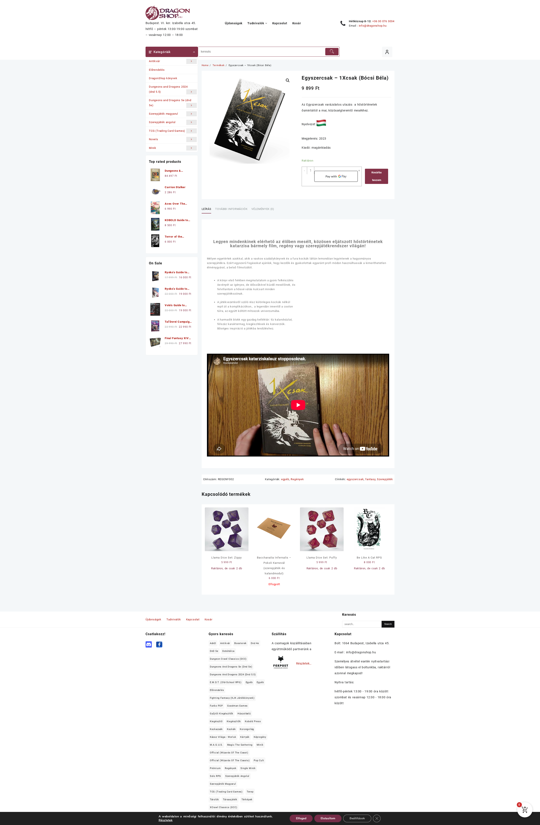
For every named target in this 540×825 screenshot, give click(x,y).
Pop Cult (259, 760)
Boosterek (240, 643)
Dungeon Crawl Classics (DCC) (228, 659)
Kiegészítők (234, 721)
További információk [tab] (231, 209)
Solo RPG (215, 776)
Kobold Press (253, 721)
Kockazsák (216, 729)
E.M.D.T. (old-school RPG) (226, 682)
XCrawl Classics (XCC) (223, 807)
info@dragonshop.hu (373, 25)
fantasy (370, 479)
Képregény (260, 737)
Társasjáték (230, 799)
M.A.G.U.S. (216, 744)
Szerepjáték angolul (162, 122)
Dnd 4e (255, 643)
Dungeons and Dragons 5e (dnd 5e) (170, 103)
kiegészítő (216, 721)
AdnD (213, 643)
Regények (297, 479)
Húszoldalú (244, 713)
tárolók (214, 799)
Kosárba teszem (376, 176)
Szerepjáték (385, 479)
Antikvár (154, 61)
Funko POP (216, 705)
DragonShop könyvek (163, 78)
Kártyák (245, 737)
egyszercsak (355, 479)
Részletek (166, 820)
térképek (247, 799)
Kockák (231, 729)
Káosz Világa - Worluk (223, 737)
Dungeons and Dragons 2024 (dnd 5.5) (168, 89)
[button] (288, 80)
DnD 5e (214, 651)
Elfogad (301, 818)
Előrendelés (157, 69)
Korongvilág (247, 729)
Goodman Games (237, 705)
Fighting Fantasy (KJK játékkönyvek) (232, 698)
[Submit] (331, 51)
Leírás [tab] (206, 209)
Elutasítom (328, 818)
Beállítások (357, 818)
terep (250, 791)
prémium (215, 768)
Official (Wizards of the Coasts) (230, 760)
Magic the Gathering (239, 744)
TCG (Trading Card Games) (167, 130)
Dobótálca (228, 651)
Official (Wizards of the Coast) (229, 752)
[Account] (387, 52)
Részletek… (304, 663)
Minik (152, 148)
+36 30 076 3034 (383, 21)
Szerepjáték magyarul (163, 113)
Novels (153, 139)
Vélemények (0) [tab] (262, 209)
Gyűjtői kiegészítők (221, 713)
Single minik (248, 768)
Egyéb (249, 682)
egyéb (285, 479)
